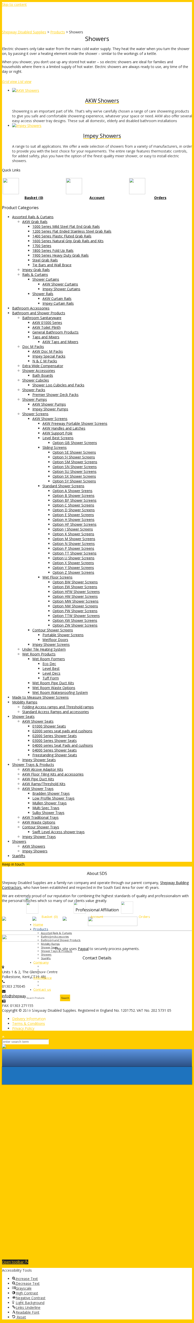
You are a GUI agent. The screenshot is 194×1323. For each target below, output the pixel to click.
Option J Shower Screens (73, 529)
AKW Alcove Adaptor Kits (42, 769)
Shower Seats (23, 716)
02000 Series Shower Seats (54, 735)
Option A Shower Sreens (72, 490)
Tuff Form (50, 678)
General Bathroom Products (55, 332)
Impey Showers (34, 851)
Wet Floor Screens (57, 577)
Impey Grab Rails (36, 269)
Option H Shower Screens (73, 519)
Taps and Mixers (45, 337)
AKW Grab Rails (34, 221)
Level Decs (51, 673)
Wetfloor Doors (55, 639)
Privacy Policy (23, 1028)
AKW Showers (33, 846)
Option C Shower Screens (73, 505)
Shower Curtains (45, 279)
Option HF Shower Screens (74, 524)
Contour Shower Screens (52, 630)
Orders (144, 916)
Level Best (51, 668)
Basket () (50, 916)
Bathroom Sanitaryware (41, 317)
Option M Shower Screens (74, 538)
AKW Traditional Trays (40, 817)
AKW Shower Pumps (49, 404)
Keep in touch (13, 864)
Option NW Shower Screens (75, 606)
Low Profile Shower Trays (53, 798)
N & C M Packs (44, 361)
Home (38, 924)
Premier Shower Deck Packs (55, 394)
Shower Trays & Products (33, 764)
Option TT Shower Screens (74, 553)
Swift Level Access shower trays (58, 831)
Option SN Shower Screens (75, 466)
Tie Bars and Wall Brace (51, 264)
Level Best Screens (58, 437)
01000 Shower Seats (49, 726)
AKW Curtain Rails (56, 298)
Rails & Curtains (35, 274)
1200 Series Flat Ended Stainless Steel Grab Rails (71, 231)
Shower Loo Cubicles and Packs (58, 385)
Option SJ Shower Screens (74, 457)
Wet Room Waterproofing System (60, 692)
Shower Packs (33, 389)
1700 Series (41, 245)
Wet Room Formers (48, 658)
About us (46, 966)
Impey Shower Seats (39, 759)
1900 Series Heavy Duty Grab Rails (60, 255)
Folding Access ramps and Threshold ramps (58, 706)
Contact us (42, 989)
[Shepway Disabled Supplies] (97, 1046)
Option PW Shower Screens (75, 610)
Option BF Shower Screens (74, 500)
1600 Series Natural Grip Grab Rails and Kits (68, 240)
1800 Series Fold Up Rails (53, 250)
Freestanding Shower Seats (54, 755)
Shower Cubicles (35, 380)
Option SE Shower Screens (74, 452)
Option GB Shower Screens (75, 442)
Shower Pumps (34, 399)
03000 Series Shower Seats (54, 740)
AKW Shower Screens (49, 418)
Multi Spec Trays (45, 807)
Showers (19, 841)
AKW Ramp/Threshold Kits (43, 783)
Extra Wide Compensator (42, 365)
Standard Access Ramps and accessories (55, 711)
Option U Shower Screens (73, 558)
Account (97, 916)
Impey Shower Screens (51, 644)
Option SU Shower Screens (74, 471)
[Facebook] (27, 864)
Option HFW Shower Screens (76, 591)
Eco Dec (49, 663)
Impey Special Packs (48, 356)
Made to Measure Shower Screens (40, 697)
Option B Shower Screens (73, 495)
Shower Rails (42, 293)
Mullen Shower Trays (49, 803)
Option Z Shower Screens (73, 572)
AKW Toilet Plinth (46, 327)
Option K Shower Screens (73, 534)
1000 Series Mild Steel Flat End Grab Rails (66, 226)
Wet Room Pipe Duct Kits (53, 682)
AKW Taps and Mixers (60, 341)
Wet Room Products (39, 654)
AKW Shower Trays (38, 788)
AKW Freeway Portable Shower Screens (74, 423)
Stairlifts (18, 855)
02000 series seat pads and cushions (62, 731)
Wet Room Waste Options (53, 687)
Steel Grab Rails (45, 260)
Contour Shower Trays (40, 827)
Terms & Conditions (28, 1023)
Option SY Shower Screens (74, 481)
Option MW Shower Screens (76, 601)
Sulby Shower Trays (48, 812)
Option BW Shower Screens (75, 582)
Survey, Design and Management (61, 985)
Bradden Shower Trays (51, 793)
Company (41, 962)
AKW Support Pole (57, 433)
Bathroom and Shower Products (38, 313)
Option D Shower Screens (74, 510)
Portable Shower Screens (63, 634)
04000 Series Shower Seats (54, 750)
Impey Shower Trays (39, 836)
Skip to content (14, 4)
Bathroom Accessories (31, 308)
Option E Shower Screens (73, 514)
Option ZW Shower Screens (75, 625)
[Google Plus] (34, 864)
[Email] (38, 864)
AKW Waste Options (38, 822)
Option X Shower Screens (73, 562)
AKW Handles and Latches (63, 428)
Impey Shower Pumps (50, 409)
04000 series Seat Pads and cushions (62, 745)
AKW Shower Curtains (60, 284)
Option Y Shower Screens (73, 567)
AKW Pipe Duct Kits (38, 779)
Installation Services (53, 973)
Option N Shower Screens (74, 543)
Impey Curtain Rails (58, 303)
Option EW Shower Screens (75, 586)
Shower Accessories (38, 370)
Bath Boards (42, 375)
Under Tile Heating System (44, 649)
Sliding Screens (54, 447)
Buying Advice (49, 981)
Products (40, 929)
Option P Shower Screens (73, 548)
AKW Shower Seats (38, 721)
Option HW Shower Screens (75, 596)
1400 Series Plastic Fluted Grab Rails (61, 236)
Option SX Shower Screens (74, 476)
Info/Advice (42, 977)
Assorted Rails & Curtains (33, 216)
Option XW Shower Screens (75, 620)
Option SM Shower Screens (75, 461)
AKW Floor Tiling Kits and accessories (53, 774)
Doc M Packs (33, 346)
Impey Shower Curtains (61, 288)
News (44, 970)
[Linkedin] (30, 864)
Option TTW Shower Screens (76, 615)
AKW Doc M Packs (47, 351)
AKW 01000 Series (47, 322)
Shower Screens (35, 413)
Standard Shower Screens (63, 485)
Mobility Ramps (24, 702)
